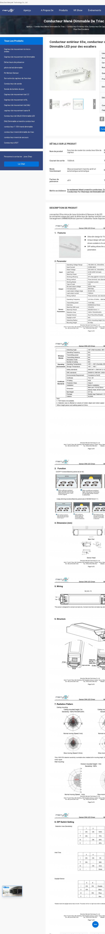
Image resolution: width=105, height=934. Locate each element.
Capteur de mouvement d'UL (16, 100)
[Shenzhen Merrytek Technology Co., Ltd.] (8, 10)
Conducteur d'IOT (11, 143)
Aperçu (29, 27)
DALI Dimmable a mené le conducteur (19, 121)
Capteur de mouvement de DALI (17, 105)
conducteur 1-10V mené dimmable (18, 127)
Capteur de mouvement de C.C (16, 94)
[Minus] (98, 873)
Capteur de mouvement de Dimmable (19, 57)
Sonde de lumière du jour (14, 89)
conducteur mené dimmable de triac (49, 27)
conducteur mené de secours (16, 137)
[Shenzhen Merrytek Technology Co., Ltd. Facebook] (102, 119)
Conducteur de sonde (13, 84)
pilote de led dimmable (13, 68)
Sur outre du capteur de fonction (17, 78)
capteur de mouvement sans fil (17, 111)
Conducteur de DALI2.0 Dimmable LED (19, 116)
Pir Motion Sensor (11, 73)
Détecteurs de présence (14, 62)
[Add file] (54, 930)
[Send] (99, 930)
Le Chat (21, 164)
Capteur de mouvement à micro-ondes (17, 50)
